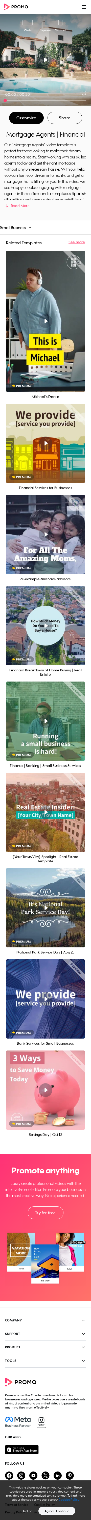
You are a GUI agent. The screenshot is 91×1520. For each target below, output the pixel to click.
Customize (26, 117)
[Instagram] (41, 1422)
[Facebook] (18, 1422)
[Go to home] (17, 7)
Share (65, 117)
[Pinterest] (70, 1476)
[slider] (5, 100)
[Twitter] (45, 1476)
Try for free (45, 1212)
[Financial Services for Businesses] (45, 443)
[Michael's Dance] (45, 321)
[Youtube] (33, 1476)
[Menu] (84, 7)
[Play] (45, 60)
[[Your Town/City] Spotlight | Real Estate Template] (45, 812)
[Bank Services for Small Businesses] (45, 999)
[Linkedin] (58, 1476)
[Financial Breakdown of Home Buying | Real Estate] (45, 625)
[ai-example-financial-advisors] (45, 534)
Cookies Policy (69, 1499)
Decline (27, 1511)
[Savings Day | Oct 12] (45, 1090)
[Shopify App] (45, 1449)
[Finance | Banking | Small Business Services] (45, 721)
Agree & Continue (56, 1511)
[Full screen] (84, 93)
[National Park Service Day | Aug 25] (45, 907)
